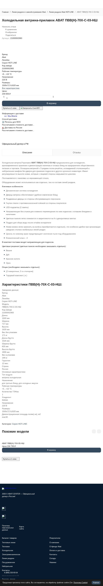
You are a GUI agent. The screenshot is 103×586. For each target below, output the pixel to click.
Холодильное (7, 550)
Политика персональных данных (8, 528)
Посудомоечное (8, 562)
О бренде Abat (55, 547)
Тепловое (6, 547)
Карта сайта (21, 528)
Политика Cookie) (80, 583)
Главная (5, 12)
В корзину (51, 103)
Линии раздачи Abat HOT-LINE (61, 12)
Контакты (53, 554)
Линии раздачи (8, 558)
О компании (54, 543)
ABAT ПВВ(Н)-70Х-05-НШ (13, 443)
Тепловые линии (8, 543)
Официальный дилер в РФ (15, 144)
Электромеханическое (11, 554)
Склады (52, 558)
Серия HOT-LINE (19, 424)
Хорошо (96, 583)
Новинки (52, 562)
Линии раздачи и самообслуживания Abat (29, 12)
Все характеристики (10, 88)
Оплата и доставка (57, 550)
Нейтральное (7, 566)
